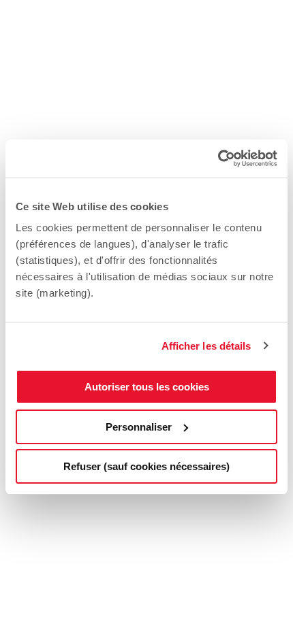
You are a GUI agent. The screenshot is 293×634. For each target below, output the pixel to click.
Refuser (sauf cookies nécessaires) (146, 466)
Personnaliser (139, 427)
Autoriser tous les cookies (146, 387)
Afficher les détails (206, 346)
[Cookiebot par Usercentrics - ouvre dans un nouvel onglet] (217, 158)
